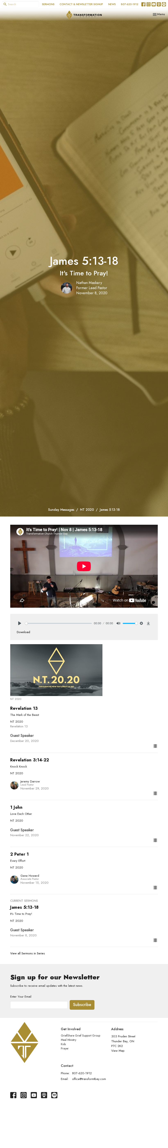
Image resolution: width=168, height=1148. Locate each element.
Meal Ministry (68, 1040)
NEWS (112, 4)
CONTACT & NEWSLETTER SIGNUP (81, 4)
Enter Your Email (20, 996)
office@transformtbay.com (89, 1079)
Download (23, 632)
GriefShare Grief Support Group (80, 1035)
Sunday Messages (61, 509)
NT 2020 (87, 509)
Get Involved (71, 1029)
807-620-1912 (129, 4)
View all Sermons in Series (27, 953)
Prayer (65, 1048)
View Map (118, 1050)
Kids (63, 1044)
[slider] (58, 623)
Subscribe (82, 1005)
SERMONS (48, 4)
